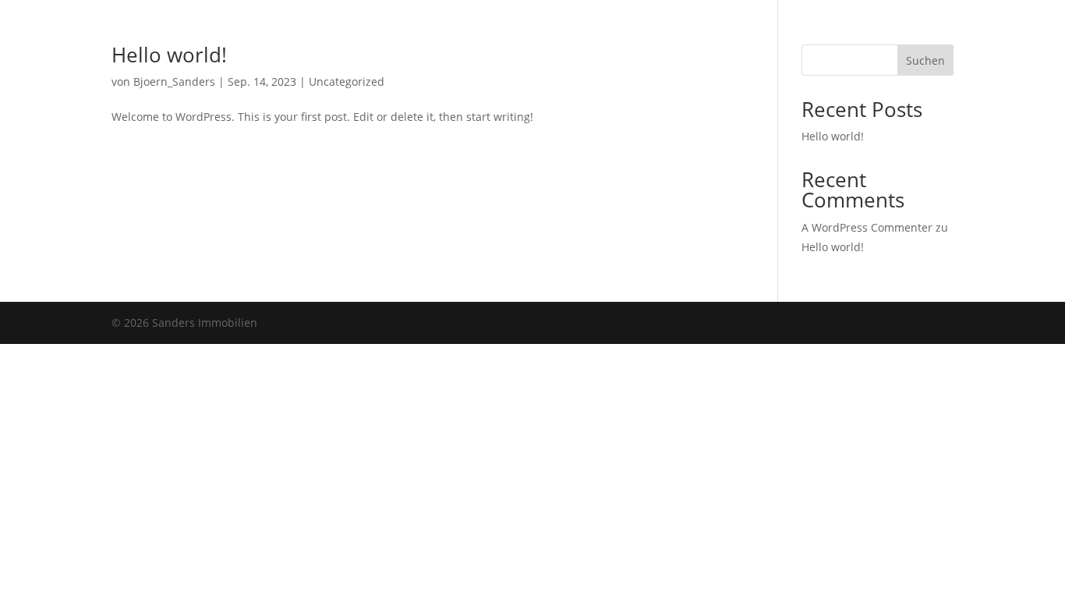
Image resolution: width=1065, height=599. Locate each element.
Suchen (925, 60)
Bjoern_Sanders (174, 81)
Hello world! (169, 55)
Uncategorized (346, 81)
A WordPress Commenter (866, 227)
